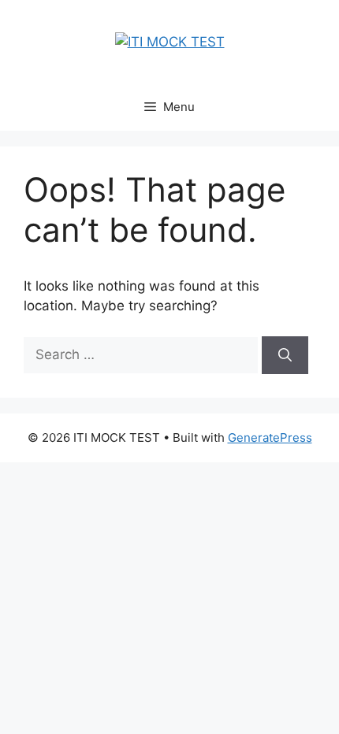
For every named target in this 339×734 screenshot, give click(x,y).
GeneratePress (270, 437)
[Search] (285, 355)
